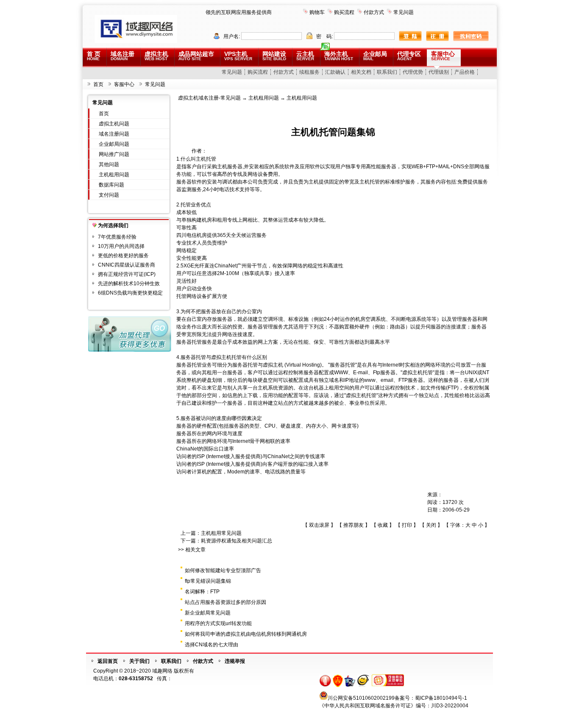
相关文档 (361, 72)
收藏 (383, 525)
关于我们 (139, 661)
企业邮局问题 (114, 144)
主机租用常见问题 (221, 533)
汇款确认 (335, 72)
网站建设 (274, 55)
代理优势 (413, 72)
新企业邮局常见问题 (208, 613)
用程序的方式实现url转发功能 (218, 623)
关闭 (431, 525)
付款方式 (374, 12)
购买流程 (344, 12)
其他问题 (109, 164)
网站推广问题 (114, 154)
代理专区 (409, 55)
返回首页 (107, 661)
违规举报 (235, 661)
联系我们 (387, 72)
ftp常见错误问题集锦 (208, 581)
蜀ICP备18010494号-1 (441, 698)
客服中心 (443, 55)
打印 (407, 525)
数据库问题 (111, 185)
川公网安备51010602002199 (361, 698)
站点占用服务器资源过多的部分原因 (225, 602)
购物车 (317, 12)
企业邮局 (375, 55)
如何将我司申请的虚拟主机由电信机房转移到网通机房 (246, 634)
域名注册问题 (114, 134)
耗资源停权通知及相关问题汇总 (236, 541)
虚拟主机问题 (114, 124)
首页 (98, 84)
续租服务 (309, 72)
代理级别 (439, 72)
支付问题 (109, 195)
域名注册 (122, 55)
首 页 (93, 55)
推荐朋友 (353, 525)
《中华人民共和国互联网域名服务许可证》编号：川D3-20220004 (393, 706)
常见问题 (403, 12)
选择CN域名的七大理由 (211, 645)
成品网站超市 (196, 55)
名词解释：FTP (202, 592)
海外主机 (338, 55)
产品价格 (464, 72)
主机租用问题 (114, 175)
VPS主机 (238, 55)
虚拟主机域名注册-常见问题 (209, 98)
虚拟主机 (156, 55)
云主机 (305, 55)
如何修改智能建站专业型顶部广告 (223, 570)
